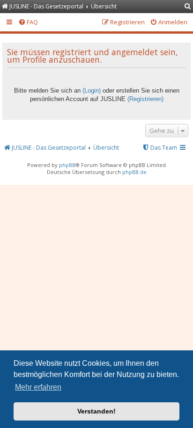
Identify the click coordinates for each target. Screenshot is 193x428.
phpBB (67, 164)
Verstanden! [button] (96, 411)
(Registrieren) (145, 98)
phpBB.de (134, 171)
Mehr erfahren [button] (38, 387)
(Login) (91, 90)
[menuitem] (188, 6)
